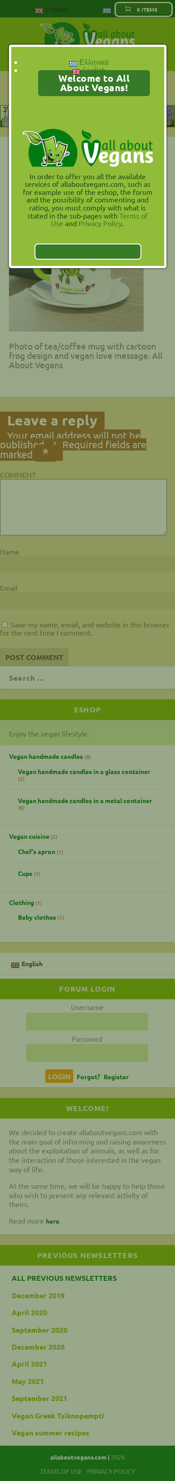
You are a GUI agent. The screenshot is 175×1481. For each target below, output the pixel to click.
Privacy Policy (100, 223)
